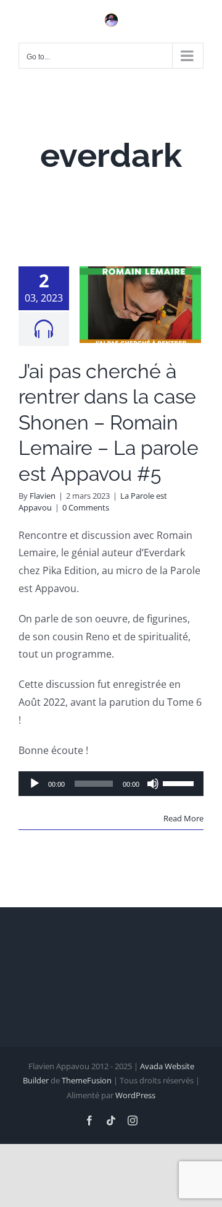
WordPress (135, 1095)
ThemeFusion (87, 1080)
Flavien (43, 495)
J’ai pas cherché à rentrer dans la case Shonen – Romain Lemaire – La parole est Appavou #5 (108, 422)
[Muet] (153, 783)
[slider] (180, 782)
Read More (183, 818)
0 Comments (85, 507)
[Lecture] (34, 783)
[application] (111, 783)
